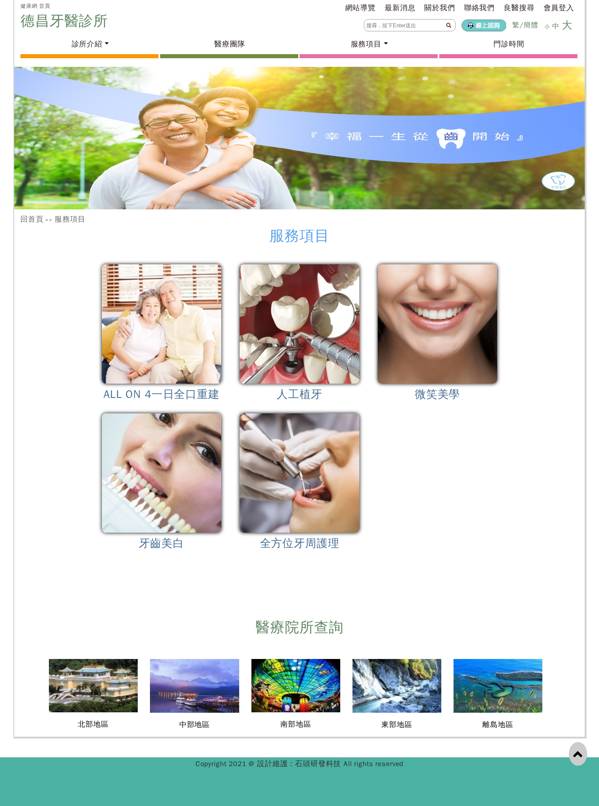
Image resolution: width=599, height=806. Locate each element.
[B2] (299, 138)
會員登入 (559, 7)
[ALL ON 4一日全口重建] (162, 324)
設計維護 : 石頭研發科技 (300, 763)
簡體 (531, 25)
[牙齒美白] (162, 473)
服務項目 (70, 219)
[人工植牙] (300, 324)
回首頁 (32, 219)
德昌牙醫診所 (66, 21)
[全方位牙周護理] (300, 473)
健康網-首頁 (35, 5)
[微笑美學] (437, 324)
